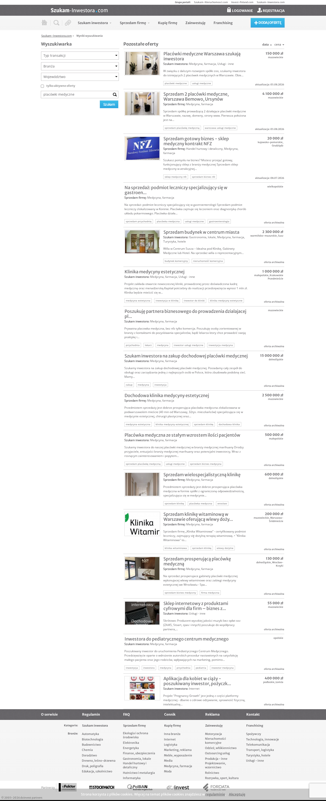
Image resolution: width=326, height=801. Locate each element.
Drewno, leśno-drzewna (99, 760)
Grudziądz (277, 145)
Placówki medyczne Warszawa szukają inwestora (202, 56)
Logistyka (170, 744)
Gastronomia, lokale (202, 237)
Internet (194, 689)
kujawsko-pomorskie (270, 142)
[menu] (155, 23)
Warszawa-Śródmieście (276, 519)
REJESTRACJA (273, 11)
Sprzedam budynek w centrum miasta (201, 232)
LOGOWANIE (242, 11)
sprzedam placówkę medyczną (182, 127)
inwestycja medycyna (221, 345)
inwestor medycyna (222, 667)
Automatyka (90, 734)
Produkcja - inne (216, 758)
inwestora (149, 667)
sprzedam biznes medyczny (180, 592)
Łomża (279, 682)
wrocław (222, 503)
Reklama (212, 714)
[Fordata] (216, 787)
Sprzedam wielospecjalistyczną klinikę (202, 474)
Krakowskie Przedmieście (275, 277)
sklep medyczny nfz (176, 176)
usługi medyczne (201, 83)
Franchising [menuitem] (223, 23)
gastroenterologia (219, 221)
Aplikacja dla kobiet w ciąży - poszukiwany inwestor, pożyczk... (197, 681)
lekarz (148, 345)
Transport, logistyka (260, 750)
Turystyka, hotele (174, 241)
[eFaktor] (68, 787)
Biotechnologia (92, 739)
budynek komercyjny (176, 261)
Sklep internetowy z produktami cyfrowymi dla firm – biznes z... (195, 606)
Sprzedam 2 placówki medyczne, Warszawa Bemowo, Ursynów (196, 96)
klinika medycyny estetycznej (172, 424)
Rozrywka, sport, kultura (222, 778)
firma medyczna (210, 592)
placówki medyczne (176, 83)
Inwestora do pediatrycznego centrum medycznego (177, 639)
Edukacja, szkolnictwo (97, 771)
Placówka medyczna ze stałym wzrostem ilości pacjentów (182, 435)
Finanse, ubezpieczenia (139, 753)
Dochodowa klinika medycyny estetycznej (167, 395)
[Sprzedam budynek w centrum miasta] (142, 241)
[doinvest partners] (178, 787)
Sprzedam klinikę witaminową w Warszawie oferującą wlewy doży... (198, 517)
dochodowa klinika (229, 424)
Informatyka (132, 778)
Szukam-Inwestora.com (271, 2)
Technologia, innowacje (262, 739)
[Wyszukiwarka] (56, 23)
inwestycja (160, 384)
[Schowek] (68, 23)
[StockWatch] (102, 787)
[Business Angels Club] (140, 787)
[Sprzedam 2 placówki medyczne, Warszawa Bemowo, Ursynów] (142, 103)
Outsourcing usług (217, 753)
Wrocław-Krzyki (277, 564)
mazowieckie (275, 57)
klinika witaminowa (176, 548)
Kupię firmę (172, 725)
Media (168, 760)
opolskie (278, 638)
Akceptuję (237, 794)
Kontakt (253, 714)
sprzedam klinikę (203, 424)
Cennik (169, 714)
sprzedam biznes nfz (203, 176)
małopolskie (261, 275)
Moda (168, 771)
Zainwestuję (214, 725)
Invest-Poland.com (242, 2)
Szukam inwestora (175, 64)
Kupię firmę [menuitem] (167, 23)
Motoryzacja (213, 734)
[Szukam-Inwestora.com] (168, 10)
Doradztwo (89, 755)
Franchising (254, 725)
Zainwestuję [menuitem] (195, 23)
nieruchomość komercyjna (208, 261)
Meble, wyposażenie (178, 755)
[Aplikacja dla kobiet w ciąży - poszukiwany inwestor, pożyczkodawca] (142, 688)
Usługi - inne (225, 64)
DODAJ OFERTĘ (269, 23)
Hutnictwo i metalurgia (139, 773)
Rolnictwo (212, 773)
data (265, 44)
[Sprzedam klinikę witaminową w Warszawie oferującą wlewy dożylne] (142, 523)
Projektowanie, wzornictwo (215, 765)
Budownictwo (91, 744)
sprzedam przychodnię (139, 221)
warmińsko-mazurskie (263, 235)
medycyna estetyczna (138, 300)
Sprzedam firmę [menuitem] (133, 23)
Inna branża (172, 734)
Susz (280, 235)
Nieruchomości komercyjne (215, 740)
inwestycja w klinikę (167, 300)
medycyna (162, 345)
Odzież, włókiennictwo (221, 748)
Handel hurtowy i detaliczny (204, 149)
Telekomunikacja (258, 744)
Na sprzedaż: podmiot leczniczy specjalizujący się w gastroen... (176, 190)
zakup (129, 384)
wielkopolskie (275, 186)
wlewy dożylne (225, 548)
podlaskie (268, 682)
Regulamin (91, 714)
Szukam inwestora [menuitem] (93, 23)
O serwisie (49, 714)
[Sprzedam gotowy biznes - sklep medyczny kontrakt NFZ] (142, 148)
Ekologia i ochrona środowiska (135, 735)
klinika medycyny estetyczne (226, 300)
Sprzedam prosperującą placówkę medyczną (197, 561)
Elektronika (131, 742)
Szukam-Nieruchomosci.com (211, 2)
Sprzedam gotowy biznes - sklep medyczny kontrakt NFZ (196, 141)
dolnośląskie (276, 359)
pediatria (201, 667)
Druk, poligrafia (92, 766)
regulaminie (215, 794)
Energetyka (131, 748)
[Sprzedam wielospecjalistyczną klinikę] (142, 484)
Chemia (87, 750)
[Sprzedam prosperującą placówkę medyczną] (142, 568)
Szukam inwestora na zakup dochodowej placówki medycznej (186, 356)
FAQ (126, 714)
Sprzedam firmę (174, 104)
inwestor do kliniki (194, 300)
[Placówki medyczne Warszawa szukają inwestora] (142, 63)
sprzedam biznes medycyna (205, 463)
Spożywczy (253, 734)
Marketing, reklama (178, 750)
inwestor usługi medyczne (188, 345)
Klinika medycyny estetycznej (154, 271)
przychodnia (133, 345)
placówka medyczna (168, 221)
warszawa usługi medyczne (220, 127)
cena (277, 44)
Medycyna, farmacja (202, 64)
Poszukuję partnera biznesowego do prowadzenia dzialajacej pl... (185, 314)
